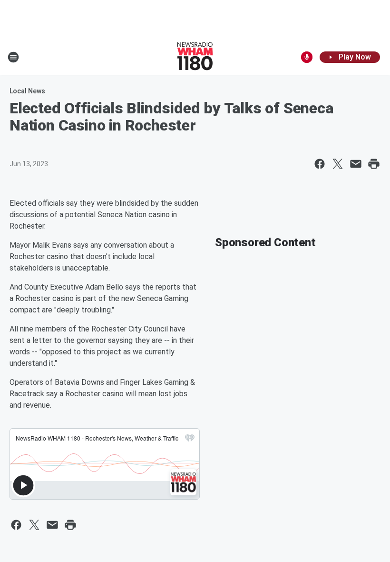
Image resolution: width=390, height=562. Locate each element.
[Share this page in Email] (355, 164)
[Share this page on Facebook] (319, 164)
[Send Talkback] (306, 57)
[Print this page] (373, 164)
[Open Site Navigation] (13, 57)
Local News (27, 91)
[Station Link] (195, 57)
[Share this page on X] (337, 164)
